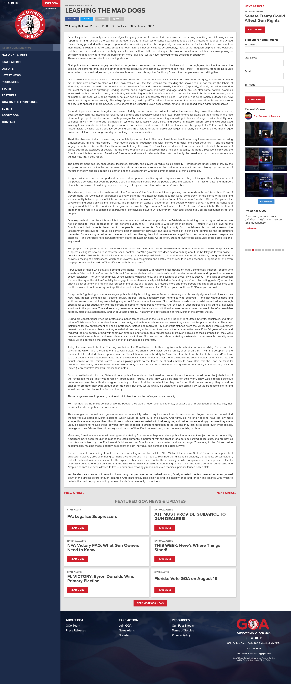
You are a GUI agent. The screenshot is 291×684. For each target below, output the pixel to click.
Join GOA (51, 3)
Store (6, 88)
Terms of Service (183, 630)
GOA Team (73, 626)
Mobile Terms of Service (246, 660)
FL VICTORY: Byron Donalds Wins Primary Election (100, 578)
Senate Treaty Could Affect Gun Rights (265, 18)
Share (72, 19)
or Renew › (51, 8)
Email (102, 19)
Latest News (11, 75)
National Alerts (14, 55)
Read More (77, 527)
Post (87, 19)
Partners (9, 95)
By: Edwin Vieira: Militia (78, 5)
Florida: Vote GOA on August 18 (185, 578)
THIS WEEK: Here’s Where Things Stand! (187, 547)
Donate (7, 68)
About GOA (10, 115)
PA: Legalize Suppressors (92, 516)
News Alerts (127, 630)
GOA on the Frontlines (19, 102)
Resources (10, 82)
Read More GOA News (150, 603)
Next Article (226, 493)
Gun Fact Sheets (183, 626)
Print (118, 19)
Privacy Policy (181, 635)
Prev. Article (74, 493)
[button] (246, 250)
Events (7, 108)
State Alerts (11, 62)
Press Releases (76, 630)
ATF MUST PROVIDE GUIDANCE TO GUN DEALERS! (190, 516)
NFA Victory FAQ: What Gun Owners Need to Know (103, 547)
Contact (8, 122)
